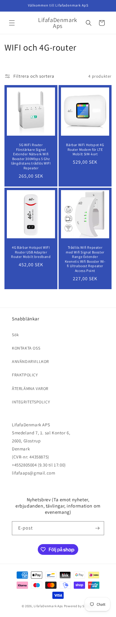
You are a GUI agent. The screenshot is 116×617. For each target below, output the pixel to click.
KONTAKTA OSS (26, 348)
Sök (15, 334)
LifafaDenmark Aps (48, 606)
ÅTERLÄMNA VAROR (30, 388)
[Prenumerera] (97, 528)
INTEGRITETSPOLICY (31, 402)
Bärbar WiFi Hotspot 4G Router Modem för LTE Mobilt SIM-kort (85, 149)
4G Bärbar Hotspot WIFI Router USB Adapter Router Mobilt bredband (31, 252)
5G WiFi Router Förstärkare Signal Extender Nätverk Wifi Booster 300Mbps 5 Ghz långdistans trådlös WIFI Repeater (31, 156)
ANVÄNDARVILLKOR (30, 361)
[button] (11, 22)
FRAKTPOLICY (25, 375)
